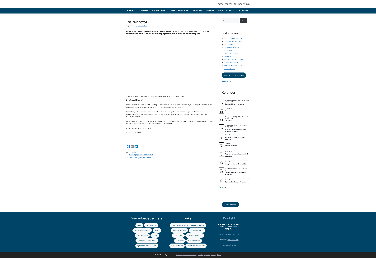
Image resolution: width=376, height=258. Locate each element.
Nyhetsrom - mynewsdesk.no (234, 75)
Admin (219, 255)
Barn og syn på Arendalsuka (141, 155)
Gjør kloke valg (151, 225)
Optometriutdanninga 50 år (146, 246)
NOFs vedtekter (177, 246)
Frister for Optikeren (231, 53)
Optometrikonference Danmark (235, 182)
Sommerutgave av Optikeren (234, 59)
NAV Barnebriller (194, 240)
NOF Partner (242, 10)
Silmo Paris (229, 121)
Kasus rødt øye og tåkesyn (233, 41)
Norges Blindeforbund (142, 230)
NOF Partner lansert (231, 62)
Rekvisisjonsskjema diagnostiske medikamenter (188, 225)
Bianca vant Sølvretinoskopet (234, 66)
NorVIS (157, 230)
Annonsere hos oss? (230, 205)
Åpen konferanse (229, 69)
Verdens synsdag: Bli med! (233, 38)
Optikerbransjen (142, 235)
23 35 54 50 (233, 239)
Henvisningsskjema (179, 230)
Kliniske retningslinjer (178, 10)
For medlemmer (158, 10)
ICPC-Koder (178, 235)
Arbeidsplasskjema (197, 230)
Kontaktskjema (229, 245)
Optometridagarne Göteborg (234, 104)
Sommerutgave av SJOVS (140, 157)
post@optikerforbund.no (229, 234)
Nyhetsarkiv (132, 152)
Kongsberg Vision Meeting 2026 (235, 164)
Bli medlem (144, 10)
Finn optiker (197, 10)
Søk (243, 21)
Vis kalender (222, 187)
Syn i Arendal (228, 44)
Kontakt (229, 218)
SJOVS (154, 235)
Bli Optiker (180, 240)
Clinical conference (231, 111)
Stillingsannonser (226, 10)
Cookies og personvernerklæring (186, 255)
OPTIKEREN (210, 10)
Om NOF (130, 10)
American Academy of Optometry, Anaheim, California (236, 130)
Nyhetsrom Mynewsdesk (196, 246)
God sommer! (228, 56)
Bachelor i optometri (194, 235)
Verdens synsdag (231, 145)
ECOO (139, 225)
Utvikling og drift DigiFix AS (207, 255)
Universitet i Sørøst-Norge (146, 240)
